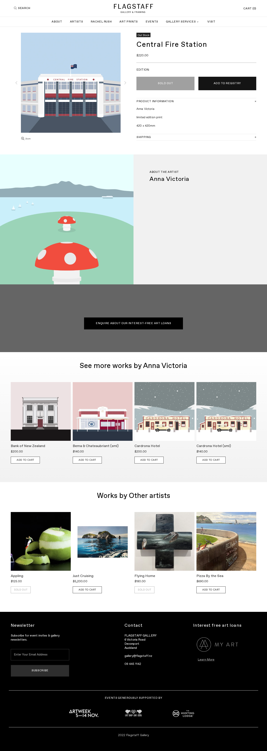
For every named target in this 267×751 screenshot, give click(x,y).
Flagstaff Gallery (133, 8)
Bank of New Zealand (28, 446)
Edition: (142, 69)
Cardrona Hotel (147, 446)
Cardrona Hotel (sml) (213, 446)
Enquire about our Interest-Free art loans (133, 323)
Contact (134, 625)
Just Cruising (83, 576)
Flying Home (144, 576)
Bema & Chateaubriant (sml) (96, 446)
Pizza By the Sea (209, 576)
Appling (17, 576)
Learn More (206, 659)
